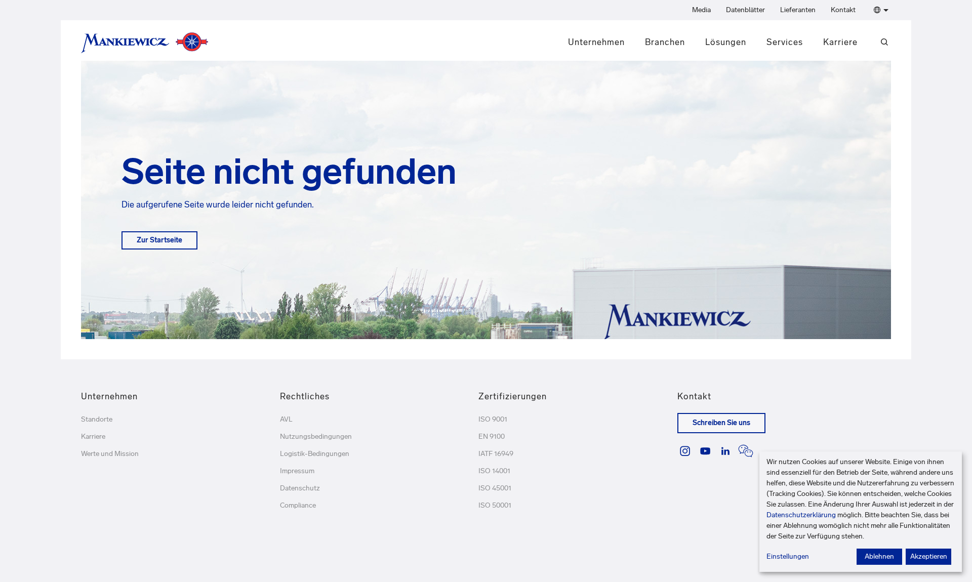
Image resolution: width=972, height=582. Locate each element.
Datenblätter (745, 10)
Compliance (298, 505)
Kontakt (843, 10)
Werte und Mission (110, 453)
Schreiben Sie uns (721, 423)
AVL (286, 419)
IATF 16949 (495, 453)
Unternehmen (596, 42)
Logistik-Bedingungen (314, 453)
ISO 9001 (492, 419)
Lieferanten (798, 10)
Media (701, 10)
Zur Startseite (159, 240)
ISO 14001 (494, 471)
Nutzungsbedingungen (316, 436)
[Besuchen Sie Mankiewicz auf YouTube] (705, 451)
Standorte (96, 419)
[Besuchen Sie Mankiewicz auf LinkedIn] (725, 451)
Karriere (840, 42)
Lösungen (725, 42)
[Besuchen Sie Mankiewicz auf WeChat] (745, 451)
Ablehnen (879, 556)
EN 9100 (491, 436)
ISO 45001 (494, 488)
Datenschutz (300, 488)
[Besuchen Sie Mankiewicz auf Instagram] (685, 451)
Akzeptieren (928, 556)
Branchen (665, 42)
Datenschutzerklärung (801, 515)
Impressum (297, 471)
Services (784, 42)
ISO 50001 (494, 505)
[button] (879, 10)
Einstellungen (787, 556)
